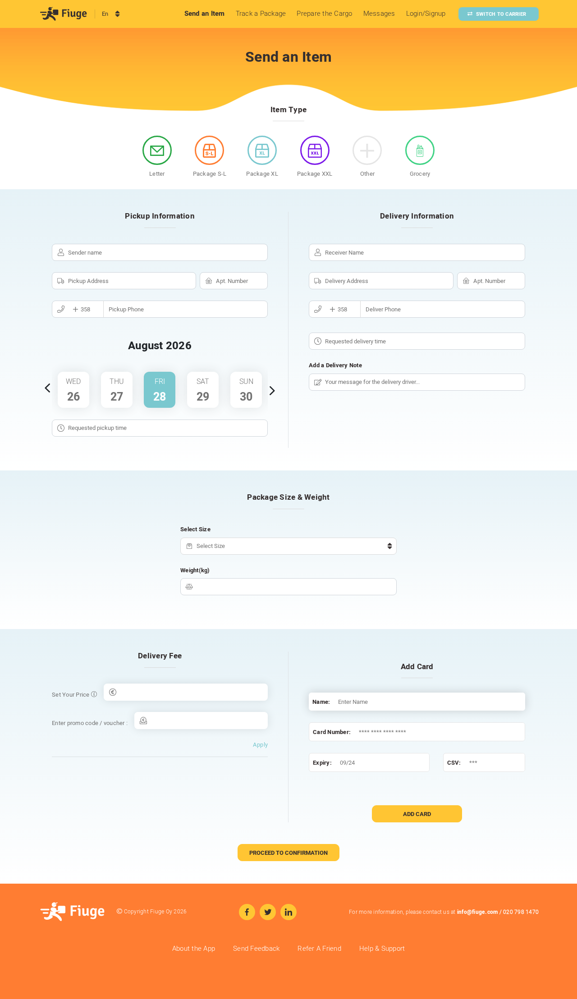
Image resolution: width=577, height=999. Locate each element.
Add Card (417, 814)
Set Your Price (71, 694)
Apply (260, 744)
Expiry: (322, 762)
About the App (193, 948)
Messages (379, 13)
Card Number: (332, 732)
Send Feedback (256, 948)
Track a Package (261, 13)
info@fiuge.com (477, 912)
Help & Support (382, 948)
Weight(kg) (195, 570)
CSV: (454, 762)
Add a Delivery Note (335, 365)
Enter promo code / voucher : (90, 723)
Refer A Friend (319, 948)
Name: (321, 702)
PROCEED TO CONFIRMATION (288, 852)
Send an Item (204, 13)
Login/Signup (426, 13)
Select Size (195, 529)
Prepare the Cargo (324, 13)
